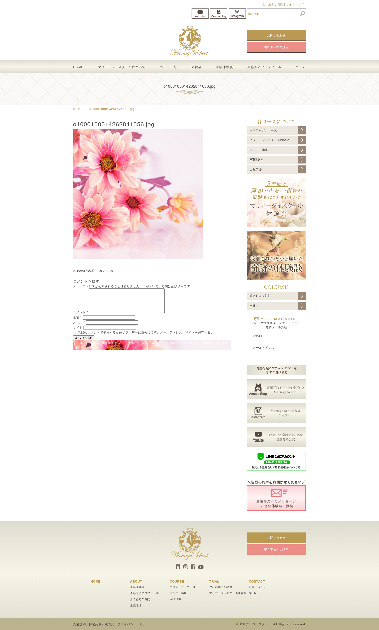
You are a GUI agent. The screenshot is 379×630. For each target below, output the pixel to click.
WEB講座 (257, 159)
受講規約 (79, 624)
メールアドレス (263, 347)
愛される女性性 (260, 295)
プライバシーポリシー (133, 624)
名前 (77, 317)
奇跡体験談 (224, 67)
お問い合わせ (257, 587)
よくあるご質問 (272, 4)
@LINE (253, 593)
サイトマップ (295, 4)
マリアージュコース (263, 130)
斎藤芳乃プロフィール (264, 67)
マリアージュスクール (255, 624)
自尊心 (254, 305)
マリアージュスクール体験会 (269, 140)
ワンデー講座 (259, 149)
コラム (301, 67)
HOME (78, 67)
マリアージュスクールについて (122, 67)
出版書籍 (256, 169)
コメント (80, 312)
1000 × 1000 (104, 271)
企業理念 (136, 605)
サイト (78, 327)
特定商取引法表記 (101, 624)
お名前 (257, 335)
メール (79, 322)
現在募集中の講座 (220, 587)
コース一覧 (168, 67)
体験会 (196, 67)
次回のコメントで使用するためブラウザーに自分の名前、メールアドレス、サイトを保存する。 (146, 332)
